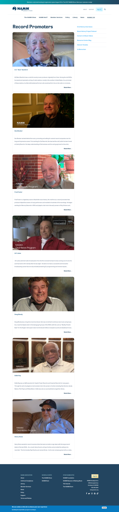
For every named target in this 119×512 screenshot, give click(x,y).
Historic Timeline (82, 45)
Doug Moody (18, 314)
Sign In (99, 9)
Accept (104, 507)
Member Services (56, 17)
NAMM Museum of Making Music (72, 481)
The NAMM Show (30, 17)
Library (75, 17)
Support (91, 9)
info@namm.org (94, 490)
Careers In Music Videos (85, 36)
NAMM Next (45, 481)
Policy (67, 17)
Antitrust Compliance (27, 481)
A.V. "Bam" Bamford (21, 70)
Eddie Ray (17, 375)
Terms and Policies (26, 498)
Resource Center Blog (84, 40)
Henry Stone (18, 437)
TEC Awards (66, 484)
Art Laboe (17, 253)
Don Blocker (18, 131)
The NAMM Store (68, 487)
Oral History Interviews (84, 27)
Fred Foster (18, 192)
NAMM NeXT (43, 17)
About (85, 9)
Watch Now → (68, 87)
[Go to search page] (104, 9)
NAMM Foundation (68, 478)
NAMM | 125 (91, 17)
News (82, 17)
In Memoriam (81, 49)
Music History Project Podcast (87, 31)
